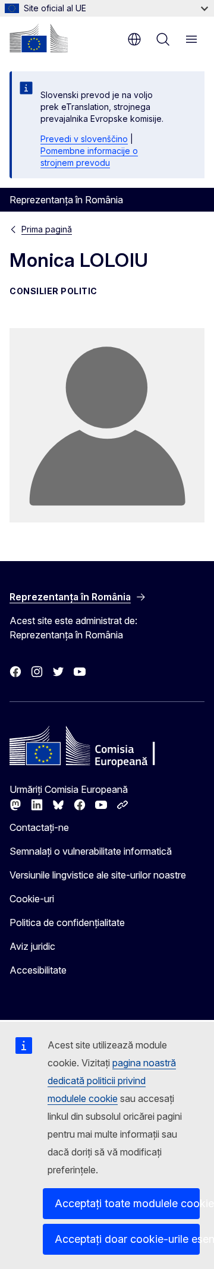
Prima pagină (46, 229)
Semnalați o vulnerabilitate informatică (91, 851)
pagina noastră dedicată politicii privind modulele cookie (112, 1080)
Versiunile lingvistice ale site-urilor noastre (98, 875)
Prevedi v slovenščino (84, 139)
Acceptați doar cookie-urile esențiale (127, 1239)
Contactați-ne (39, 827)
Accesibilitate (38, 970)
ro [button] (134, 39)
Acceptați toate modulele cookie (127, 1203)
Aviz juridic (32, 946)
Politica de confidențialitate (67, 922)
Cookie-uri (32, 899)
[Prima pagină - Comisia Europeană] (39, 38)
